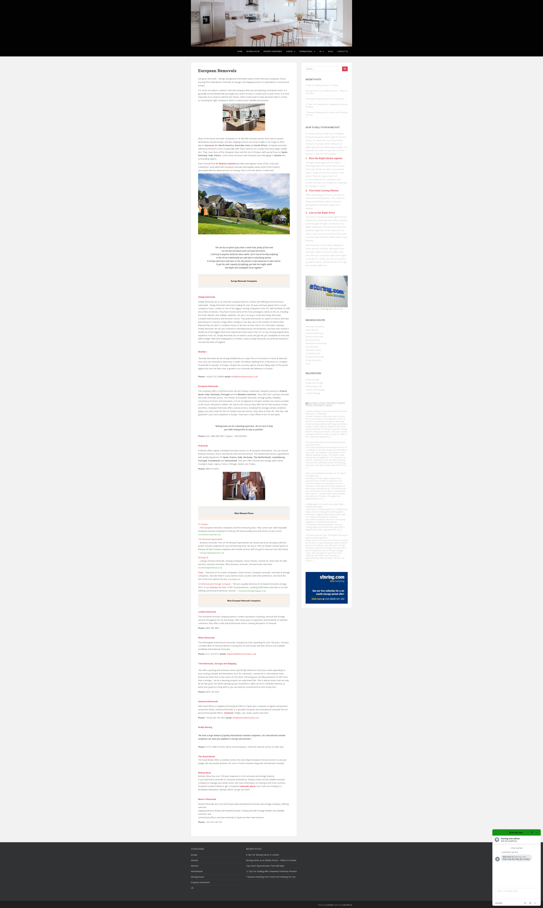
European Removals (315, 356)
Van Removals (312, 346)
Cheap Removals (313, 360)
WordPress (347, 905)
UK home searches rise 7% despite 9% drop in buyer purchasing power (327, 536)
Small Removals (313, 353)
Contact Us (342, 51)
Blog (330, 51)
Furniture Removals (314, 333)
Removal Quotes (313, 350)
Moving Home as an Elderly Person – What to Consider (326, 92)
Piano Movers (312, 330)
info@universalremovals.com (245, 717)
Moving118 (203, 557)
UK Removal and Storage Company (214, 584)
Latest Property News (319, 405)
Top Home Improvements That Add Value (325, 98)
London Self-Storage (315, 389)
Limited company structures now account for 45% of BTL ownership (326, 412)
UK (320, 51)
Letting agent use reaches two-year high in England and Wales (325, 505)
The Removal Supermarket (210, 539)
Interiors (195, 865)
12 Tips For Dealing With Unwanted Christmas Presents (327, 105)
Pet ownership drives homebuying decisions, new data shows (326, 443)
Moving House (252, 51)
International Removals (316, 343)
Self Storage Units (314, 386)
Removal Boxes (313, 340)
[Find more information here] (516, 867)
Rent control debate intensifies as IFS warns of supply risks (326, 474)
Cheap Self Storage (314, 383)
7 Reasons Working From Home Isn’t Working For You (326, 113)
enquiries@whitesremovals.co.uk (241, 654)
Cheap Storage (312, 379)
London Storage (313, 393)
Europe (289, 51)
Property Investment (273, 51)
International (306, 51)
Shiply (200, 572)
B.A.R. (308, 363)
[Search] (345, 68)
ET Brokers (203, 524)
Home (239, 51)
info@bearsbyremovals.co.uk (244, 376)
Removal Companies (315, 326)
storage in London (317, 186)
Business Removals (314, 336)
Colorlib (329, 905)
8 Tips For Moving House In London (322, 85)
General (194, 860)
